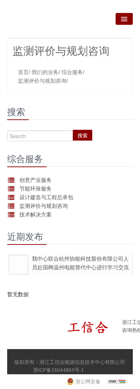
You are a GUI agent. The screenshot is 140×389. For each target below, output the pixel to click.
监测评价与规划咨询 (43, 206)
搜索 (83, 135)
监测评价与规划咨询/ (43, 81)
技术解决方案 (35, 214)
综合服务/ (72, 72)
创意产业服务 (35, 180)
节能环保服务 (35, 189)
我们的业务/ (46, 72)
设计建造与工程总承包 (46, 197)
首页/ (24, 72)
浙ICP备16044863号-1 (58, 370)
